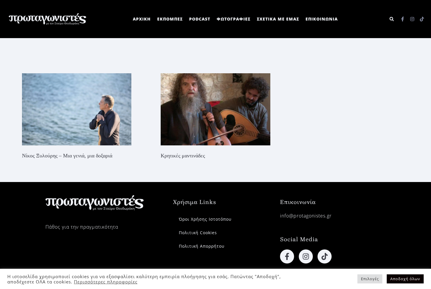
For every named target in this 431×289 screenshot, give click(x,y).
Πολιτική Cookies (198, 232)
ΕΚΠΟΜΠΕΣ (170, 19)
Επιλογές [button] (370, 278)
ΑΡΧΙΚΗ (142, 19)
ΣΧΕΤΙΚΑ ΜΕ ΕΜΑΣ (278, 19)
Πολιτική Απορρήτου (202, 246)
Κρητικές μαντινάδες (183, 156)
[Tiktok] (422, 19)
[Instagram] (412, 19)
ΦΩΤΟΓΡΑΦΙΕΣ (233, 19)
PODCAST (199, 19)
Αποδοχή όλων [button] (405, 278)
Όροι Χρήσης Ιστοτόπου (205, 219)
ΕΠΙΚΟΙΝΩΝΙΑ (322, 19)
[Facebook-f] (402, 19)
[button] (391, 19)
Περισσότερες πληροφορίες (106, 281)
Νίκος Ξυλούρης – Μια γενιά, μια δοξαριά (67, 156)
